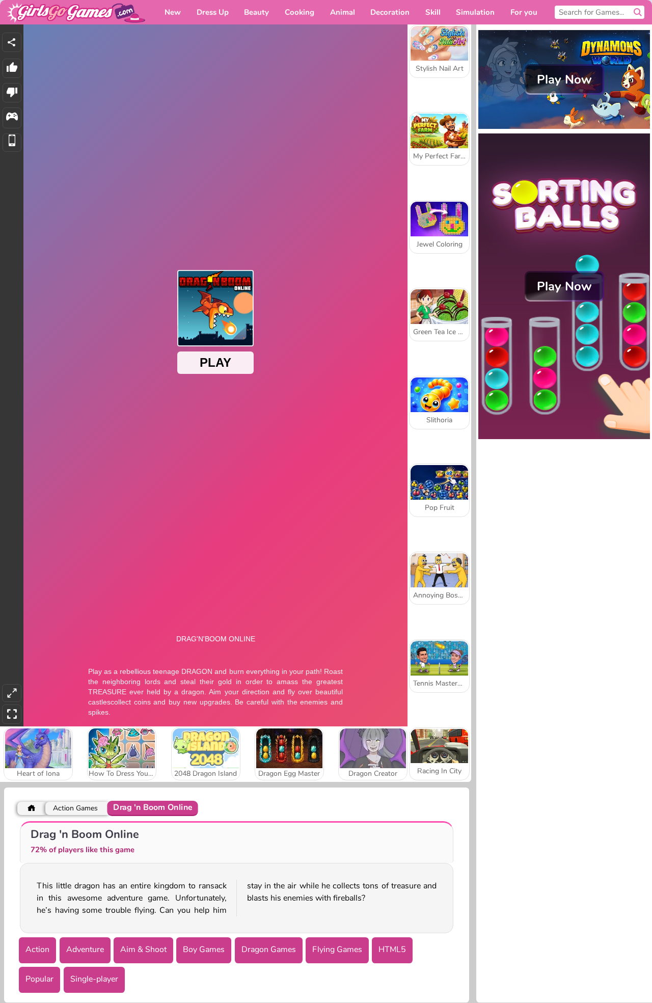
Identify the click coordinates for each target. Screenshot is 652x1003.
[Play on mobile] (12, 142)
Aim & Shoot (143, 949)
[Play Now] (564, 127)
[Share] (11, 42)
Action (37, 949)
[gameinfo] (12, 117)
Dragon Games (268, 949)
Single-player (94, 979)
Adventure (85, 949)
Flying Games (337, 949)
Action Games (75, 808)
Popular (39, 979)
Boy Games (204, 949)
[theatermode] (11, 693)
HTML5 (392, 949)
